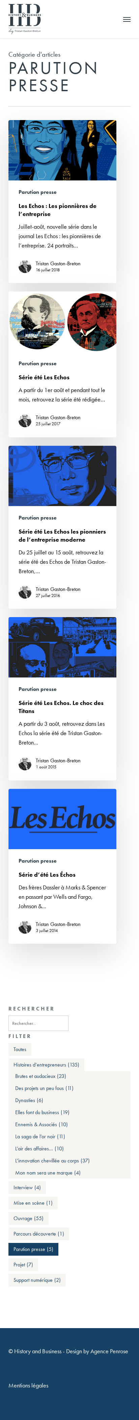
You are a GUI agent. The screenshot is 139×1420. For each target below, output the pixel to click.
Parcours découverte (38, 1233)
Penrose (119, 1351)
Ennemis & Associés (41, 1125)
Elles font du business (42, 1112)
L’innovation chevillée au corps (52, 1161)
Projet (23, 1264)
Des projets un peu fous (44, 1088)
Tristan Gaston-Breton (58, 263)
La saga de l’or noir (40, 1137)
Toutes (19, 1049)
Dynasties (29, 1100)
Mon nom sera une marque (48, 1173)
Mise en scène (33, 1202)
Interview (27, 1187)
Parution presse (38, 192)
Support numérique (37, 1280)
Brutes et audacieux (40, 1076)
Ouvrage (28, 1218)
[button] (127, 19)
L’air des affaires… (39, 1149)
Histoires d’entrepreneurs (46, 1064)
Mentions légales (28, 1385)
